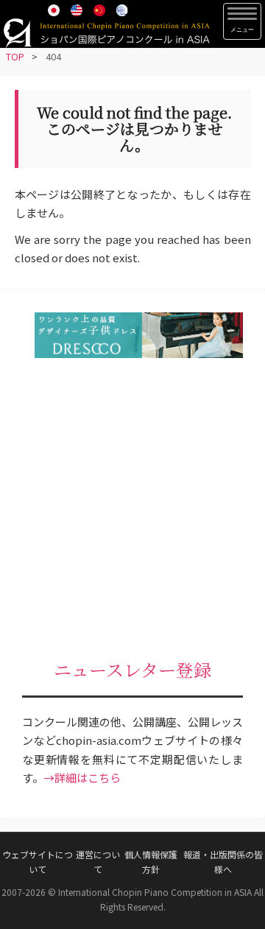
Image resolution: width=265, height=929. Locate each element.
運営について (98, 861)
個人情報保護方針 (150, 861)
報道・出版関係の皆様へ (223, 861)
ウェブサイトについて (37, 861)
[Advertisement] (132, 510)
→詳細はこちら (82, 777)
